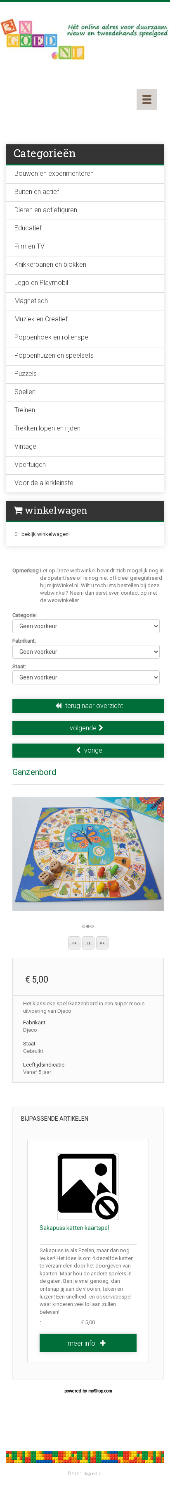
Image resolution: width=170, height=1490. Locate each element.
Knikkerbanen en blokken (50, 264)
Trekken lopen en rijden (47, 428)
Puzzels (25, 374)
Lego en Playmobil (41, 283)
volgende (83, 728)
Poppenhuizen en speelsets (54, 355)
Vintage (25, 446)
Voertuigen (30, 465)
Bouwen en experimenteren (54, 173)
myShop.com (100, 1391)
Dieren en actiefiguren (45, 210)
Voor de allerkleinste (43, 483)
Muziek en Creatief (41, 319)
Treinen (24, 410)
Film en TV (29, 246)
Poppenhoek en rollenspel (52, 337)
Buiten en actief (36, 192)
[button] (74, 942)
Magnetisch (31, 301)
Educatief (28, 228)
